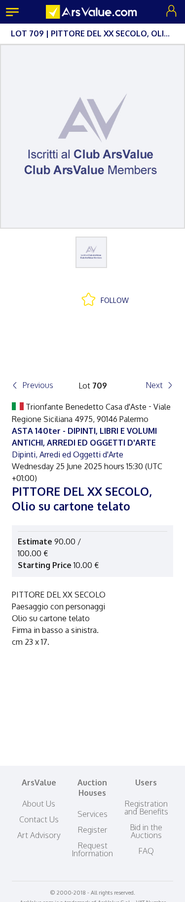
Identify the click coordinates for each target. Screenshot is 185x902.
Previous (37, 385)
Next (154, 385)
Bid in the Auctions (146, 831)
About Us (38, 804)
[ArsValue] (92, 11)
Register (92, 830)
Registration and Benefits (146, 807)
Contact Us (39, 819)
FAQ (146, 851)
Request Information (92, 849)
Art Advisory (39, 835)
